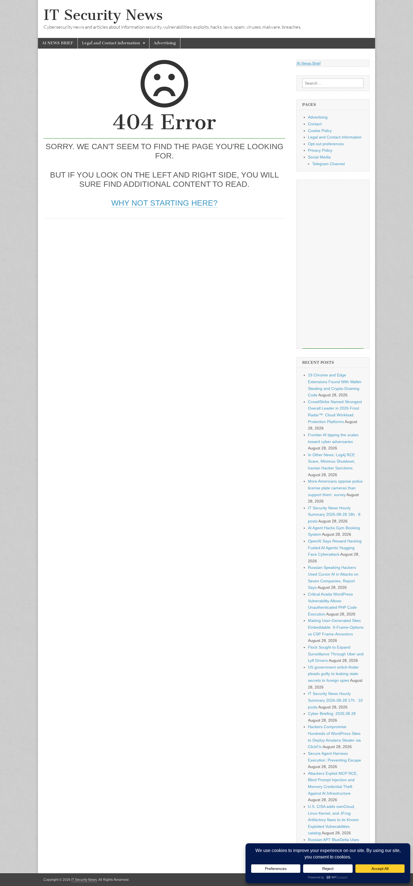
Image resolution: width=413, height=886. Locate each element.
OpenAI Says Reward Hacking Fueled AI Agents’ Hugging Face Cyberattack (335, 547)
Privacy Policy (320, 150)
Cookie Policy (320, 130)
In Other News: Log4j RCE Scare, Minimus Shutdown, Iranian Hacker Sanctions (331, 461)
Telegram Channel (328, 164)
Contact (315, 124)
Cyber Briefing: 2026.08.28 (332, 713)
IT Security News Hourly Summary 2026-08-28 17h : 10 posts (335, 700)
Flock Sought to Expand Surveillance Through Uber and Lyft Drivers (336, 654)
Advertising (165, 43)
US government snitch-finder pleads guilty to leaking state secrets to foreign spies (333, 674)
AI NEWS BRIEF (57, 43)
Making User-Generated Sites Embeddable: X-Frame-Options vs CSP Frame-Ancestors (336, 627)
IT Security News (103, 15)
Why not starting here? (164, 203)
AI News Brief (309, 63)
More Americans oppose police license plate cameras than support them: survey (335, 488)
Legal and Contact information (111, 43)
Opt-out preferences (326, 144)
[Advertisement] (164, 266)
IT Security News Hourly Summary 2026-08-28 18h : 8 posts (334, 514)
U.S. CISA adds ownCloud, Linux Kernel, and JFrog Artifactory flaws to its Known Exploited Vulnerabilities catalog (333, 819)
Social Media (319, 157)
